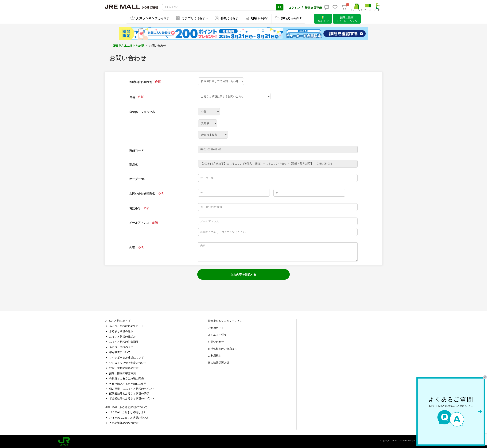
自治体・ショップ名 (142, 112)
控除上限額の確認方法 (122, 373)
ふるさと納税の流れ (121, 331)
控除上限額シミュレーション (225, 320)
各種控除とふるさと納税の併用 (127, 383)
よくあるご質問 (217, 334)
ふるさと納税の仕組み (122, 336)
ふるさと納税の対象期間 (123, 341)
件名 (132, 97)
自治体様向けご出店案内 (222, 348)
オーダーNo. (137, 178)
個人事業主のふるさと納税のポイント (131, 388)
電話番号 (135, 208)
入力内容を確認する (243, 274)
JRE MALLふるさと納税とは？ (127, 412)
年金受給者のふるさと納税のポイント (131, 398)
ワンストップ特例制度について (127, 362)
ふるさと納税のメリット (123, 347)
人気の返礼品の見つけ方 (123, 422)
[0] (344, 7)
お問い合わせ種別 (140, 81)
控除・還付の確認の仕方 (123, 367)
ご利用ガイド (216, 327)
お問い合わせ (216, 341)
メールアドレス (139, 222)
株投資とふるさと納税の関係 (126, 378)
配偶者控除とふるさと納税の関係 (129, 393)
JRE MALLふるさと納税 (128, 45)
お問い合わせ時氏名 (142, 193)
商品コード (136, 150)
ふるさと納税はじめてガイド (126, 325)
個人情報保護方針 (218, 362)
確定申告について (120, 352)
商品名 (133, 164)
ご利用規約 (214, 355)
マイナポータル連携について (126, 357)
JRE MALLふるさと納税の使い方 (129, 417)
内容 (132, 247)
